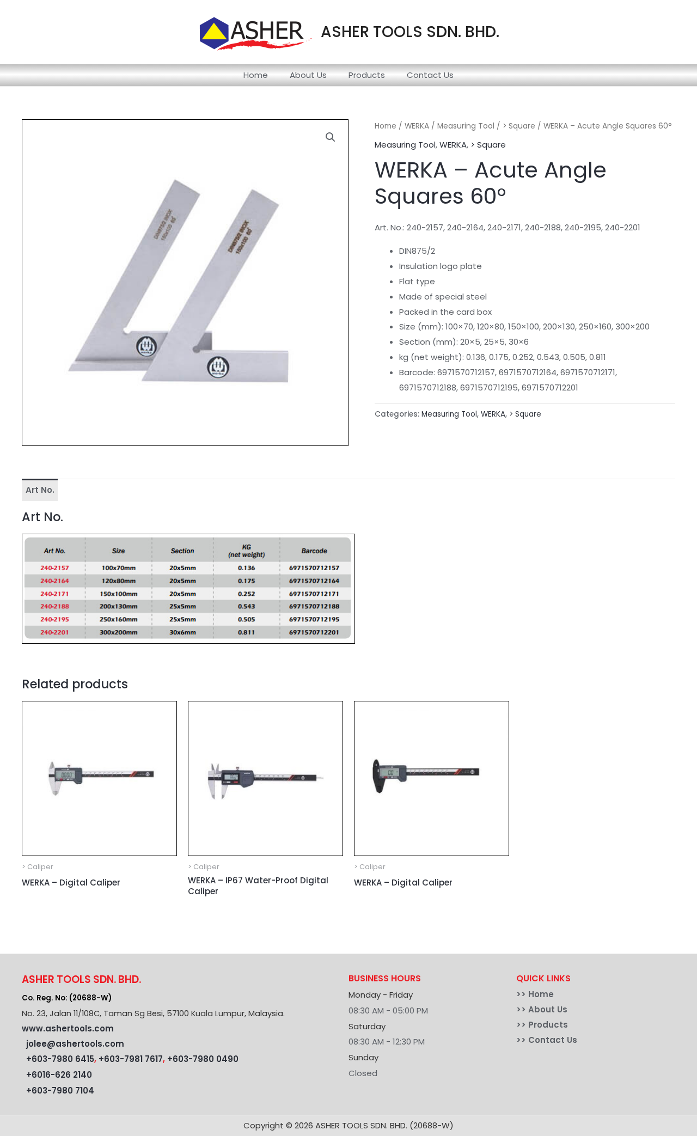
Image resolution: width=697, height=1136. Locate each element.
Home (255, 75)
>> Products (542, 1024)
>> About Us (541, 1009)
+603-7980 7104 (60, 1090)
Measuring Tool (465, 126)
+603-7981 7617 (131, 1059)
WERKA (417, 126)
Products (366, 75)
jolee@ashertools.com (75, 1043)
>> (522, 994)
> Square (519, 126)
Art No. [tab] (40, 490)
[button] (330, 137)
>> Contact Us (546, 1040)
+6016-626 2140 (59, 1074)
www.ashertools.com (68, 1028)
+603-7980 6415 (60, 1059)
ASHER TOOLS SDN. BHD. (410, 31)
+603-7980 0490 (203, 1059)
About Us (308, 75)
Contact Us (430, 75)
